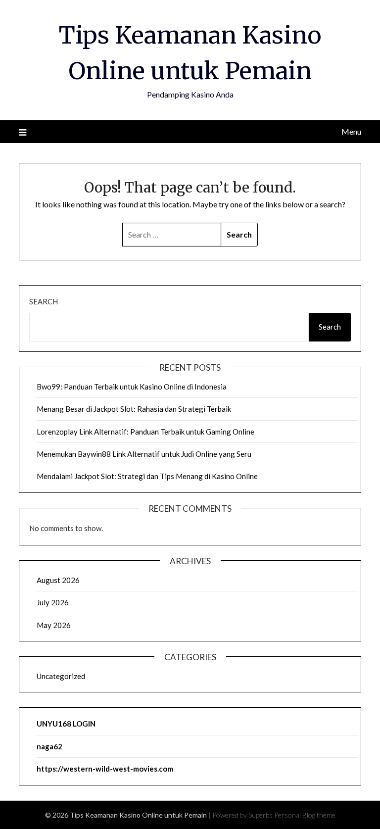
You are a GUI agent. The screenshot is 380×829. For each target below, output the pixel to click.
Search (43, 301)
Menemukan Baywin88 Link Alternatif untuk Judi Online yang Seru (144, 453)
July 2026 (53, 602)
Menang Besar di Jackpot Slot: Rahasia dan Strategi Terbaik (134, 408)
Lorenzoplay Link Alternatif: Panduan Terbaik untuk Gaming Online (145, 431)
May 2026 (54, 625)
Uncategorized (61, 676)
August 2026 (58, 580)
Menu (351, 131)
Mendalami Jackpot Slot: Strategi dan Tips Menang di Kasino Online (147, 476)
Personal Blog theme (304, 815)
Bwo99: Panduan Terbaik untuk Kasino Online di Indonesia (132, 386)
